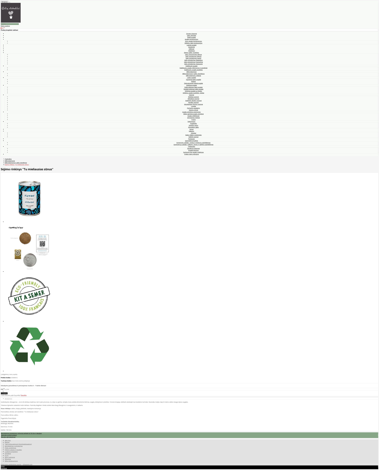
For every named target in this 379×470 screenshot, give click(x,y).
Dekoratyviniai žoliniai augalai (193, 83)
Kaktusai (191, 49)
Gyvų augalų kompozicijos (193, 41)
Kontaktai (8, 453)
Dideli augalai (191, 37)
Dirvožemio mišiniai (193, 118)
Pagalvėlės (193, 123)
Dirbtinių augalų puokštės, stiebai (193, 93)
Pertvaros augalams (193, 108)
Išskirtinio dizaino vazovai (193, 101)
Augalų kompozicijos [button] (191, 39)
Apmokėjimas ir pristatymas (14, 446)
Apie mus (8, 440)
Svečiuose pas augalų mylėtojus (193, 152)
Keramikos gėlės (193, 127)
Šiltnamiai (8, 459)
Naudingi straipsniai (193, 148)
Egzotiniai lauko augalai (193, 79)
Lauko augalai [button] (191, 78)
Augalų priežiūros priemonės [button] (191, 112)
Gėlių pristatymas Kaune (193, 58)
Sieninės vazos (193, 125)
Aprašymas (8, 399)
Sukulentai (191, 47)
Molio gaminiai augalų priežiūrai (193, 114)
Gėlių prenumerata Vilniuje (193, 55)
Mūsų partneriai (10, 457)
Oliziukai (193, 133)
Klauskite (24, 395)
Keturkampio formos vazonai (193, 104)
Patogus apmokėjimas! (8, 437)
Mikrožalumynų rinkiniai (193, 76)
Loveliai (193, 106)
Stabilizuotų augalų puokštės (193, 70)
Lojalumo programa (11, 452)
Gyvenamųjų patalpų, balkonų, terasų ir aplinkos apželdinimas (193, 144)
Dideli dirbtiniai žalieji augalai (193, 87)
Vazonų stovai (193, 110)
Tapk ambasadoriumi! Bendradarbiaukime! (18, 444)
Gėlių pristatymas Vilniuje (193, 56)
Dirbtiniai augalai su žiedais (193, 91)
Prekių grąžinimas (10, 448)
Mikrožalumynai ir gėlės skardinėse (193, 74)
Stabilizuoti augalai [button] (191, 66)
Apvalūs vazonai (193, 102)
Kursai (191, 129)
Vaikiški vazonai (193, 137)
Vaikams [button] (191, 131)
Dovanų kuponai (191, 34)
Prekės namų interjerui (191, 154)
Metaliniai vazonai (193, 99)
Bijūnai (193, 81)
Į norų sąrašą (13, 374)
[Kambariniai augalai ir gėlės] (11, 22)
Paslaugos (191, 139)
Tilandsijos (191, 51)
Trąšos (193, 119)
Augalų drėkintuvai (193, 116)
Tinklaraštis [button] (191, 146)
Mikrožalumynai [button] (191, 72)
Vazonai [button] (191, 95)
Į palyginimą (4, 374)
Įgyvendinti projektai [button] (191, 141)
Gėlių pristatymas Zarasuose (193, 64)
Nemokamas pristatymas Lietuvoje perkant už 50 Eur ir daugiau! (21, 433)
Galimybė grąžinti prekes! (9, 435)
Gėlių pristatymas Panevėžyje (193, 62)
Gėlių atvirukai (191, 35)
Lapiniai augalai (191, 45)
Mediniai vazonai (193, 97)
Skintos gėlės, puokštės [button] (191, 53)
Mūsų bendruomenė (11, 461)
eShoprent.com (27, 464)
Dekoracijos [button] (191, 121)
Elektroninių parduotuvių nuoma (11, 464)
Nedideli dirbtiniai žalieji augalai (193, 89)
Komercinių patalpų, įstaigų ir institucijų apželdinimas (193, 143)
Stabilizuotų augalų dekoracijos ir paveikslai (193, 68)
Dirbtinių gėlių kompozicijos (193, 43)
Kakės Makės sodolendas (193, 135)
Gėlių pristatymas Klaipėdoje (193, 60)
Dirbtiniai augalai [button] (191, 85)
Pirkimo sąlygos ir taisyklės (13, 450)
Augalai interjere (193, 150)
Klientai (7, 442)
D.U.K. (7, 455)
